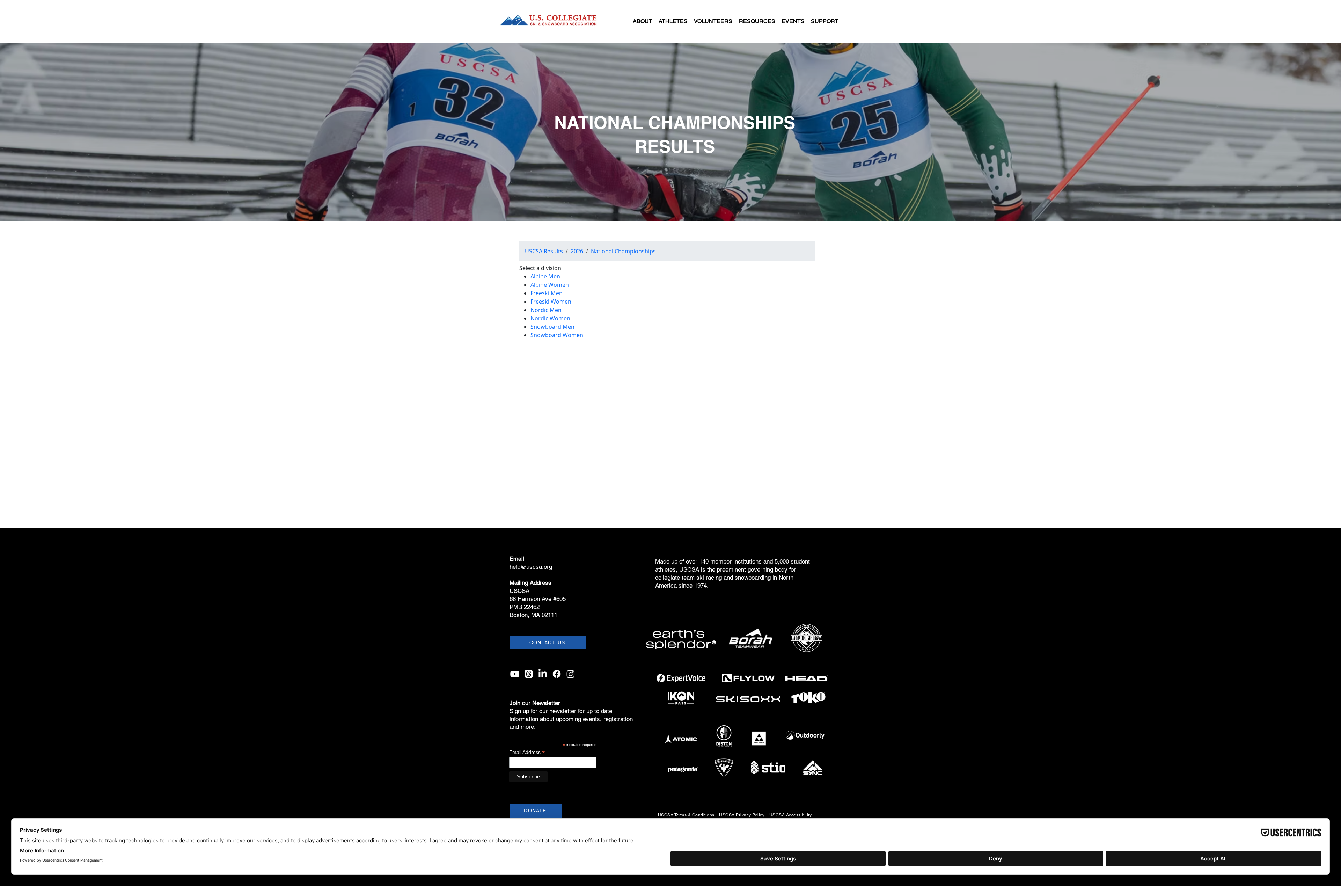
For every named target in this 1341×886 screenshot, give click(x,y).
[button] (642, 21)
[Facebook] (556, 674)
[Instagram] (570, 674)
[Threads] (528, 674)
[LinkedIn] (542, 674)
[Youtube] (515, 674)
